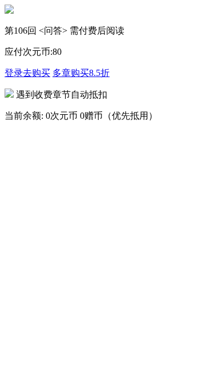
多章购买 (81, 73)
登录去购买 (27, 73)
